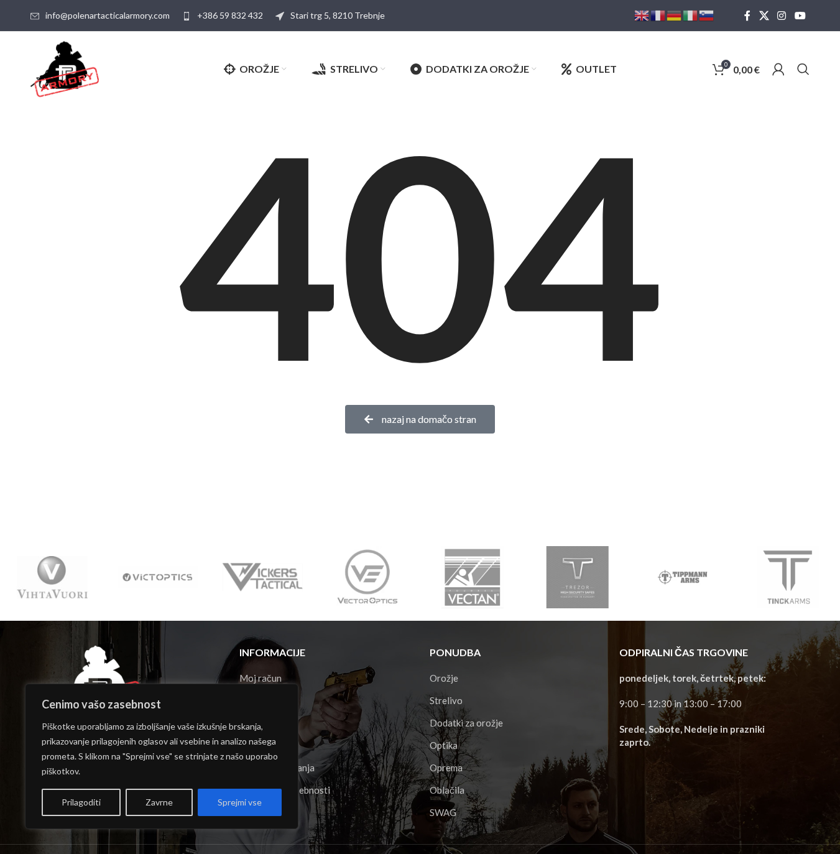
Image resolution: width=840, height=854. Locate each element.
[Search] (803, 69)
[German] (675, 14)
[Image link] (96, 681)
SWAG (443, 812)
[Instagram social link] (781, 15)
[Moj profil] (778, 69)
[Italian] (691, 14)
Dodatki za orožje (466, 722)
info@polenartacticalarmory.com (107, 15)
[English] (642, 14)
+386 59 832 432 (230, 15)
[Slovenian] (707, 14)
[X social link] (764, 15)
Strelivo (446, 700)
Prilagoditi (81, 802)
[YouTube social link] (800, 15)
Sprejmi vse (240, 802)
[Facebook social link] (747, 15)
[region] (161, 756)
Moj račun (260, 678)
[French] (658, 14)
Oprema (446, 767)
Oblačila (447, 790)
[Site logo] (64, 67)
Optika (444, 745)
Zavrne (159, 802)
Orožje (444, 678)
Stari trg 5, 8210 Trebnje (337, 15)
